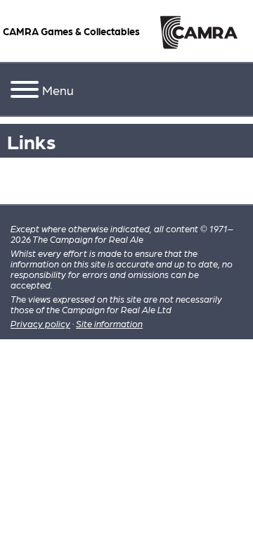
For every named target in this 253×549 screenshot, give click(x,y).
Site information (109, 323)
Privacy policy (40, 323)
